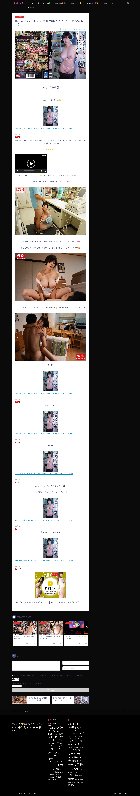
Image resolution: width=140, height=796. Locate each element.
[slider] (29, 170)
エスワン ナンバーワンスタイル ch (30, 602)
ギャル (74, 734)
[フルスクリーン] (45, 171)
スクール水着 (76, 736)
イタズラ (73, 730)
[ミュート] (41, 171)
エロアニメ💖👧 (93, 3)
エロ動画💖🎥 (60, 3)
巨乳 (38, 727)
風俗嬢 (71, 785)
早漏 (69, 772)
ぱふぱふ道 (18, 3)
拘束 (80, 769)
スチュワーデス (73, 739)
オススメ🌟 (18, 724)
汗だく (78, 772)
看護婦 (80, 779)
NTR (18, 602)
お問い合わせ (33, 7)
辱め (78, 782)
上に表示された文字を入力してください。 (27, 684)
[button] (31, 164)
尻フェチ (31, 728)
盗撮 (76, 779)
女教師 (75, 769)
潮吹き (14, 730)
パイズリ (54, 602)
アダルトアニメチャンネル (55, 737)
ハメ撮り (76, 744)
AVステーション (55, 724)
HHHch (50, 726)
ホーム (30, 3)
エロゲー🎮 (108, 3)
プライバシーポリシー (19, 793)
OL (80, 724)
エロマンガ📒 (76, 3)
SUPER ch (54, 734)
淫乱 (71, 775)
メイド (70, 750)
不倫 (76, 757)
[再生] (17, 171)
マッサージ (73, 747)
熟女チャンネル (57, 774)
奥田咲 (76, 602)
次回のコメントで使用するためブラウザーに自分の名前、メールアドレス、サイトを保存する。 (49, 675)
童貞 (69, 783)
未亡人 (73, 772)
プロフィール (32, 793)
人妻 (70, 602)
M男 (69, 724)
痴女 (71, 779)
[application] (31, 163)
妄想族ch (57, 772)
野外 (82, 782)
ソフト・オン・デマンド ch (55, 755)
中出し (22, 727)
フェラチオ (62, 602)
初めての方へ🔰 (44, 3)
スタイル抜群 (45, 602)
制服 (74, 761)
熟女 (80, 775)
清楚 (76, 775)
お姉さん (74, 727)
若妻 (73, 783)
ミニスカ (81, 747)
